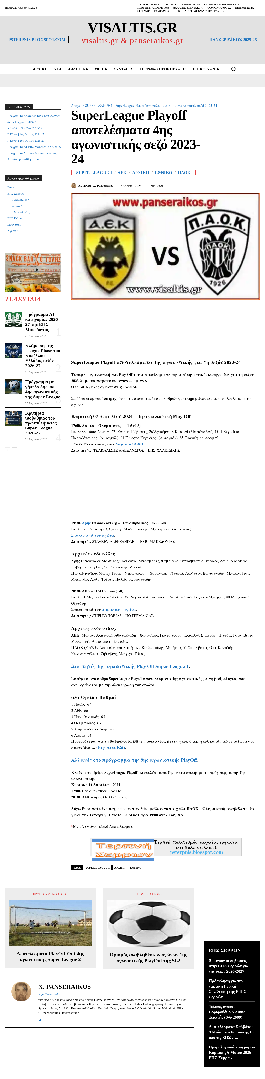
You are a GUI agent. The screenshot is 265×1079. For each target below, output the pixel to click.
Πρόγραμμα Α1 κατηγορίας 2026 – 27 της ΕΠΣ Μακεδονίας (43, 322)
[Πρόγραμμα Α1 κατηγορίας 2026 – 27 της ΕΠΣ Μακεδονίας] (13, 319)
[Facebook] (237, 185)
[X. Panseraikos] (74, 185)
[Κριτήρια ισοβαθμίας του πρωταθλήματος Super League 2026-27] (13, 418)
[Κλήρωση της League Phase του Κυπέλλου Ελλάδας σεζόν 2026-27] (13, 350)
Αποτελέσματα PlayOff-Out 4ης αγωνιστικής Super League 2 (50, 956)
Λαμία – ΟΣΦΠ (129, 444)
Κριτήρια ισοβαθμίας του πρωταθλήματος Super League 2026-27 (41, 423)
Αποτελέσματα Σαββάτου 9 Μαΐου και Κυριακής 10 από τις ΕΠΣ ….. (231, 1032)
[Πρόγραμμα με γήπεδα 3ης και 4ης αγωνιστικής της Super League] (13, 386)
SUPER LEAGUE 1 (99, 105)
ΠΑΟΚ (184, 172)
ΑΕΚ (122, 172)
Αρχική (76, 105)
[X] (246, 185)
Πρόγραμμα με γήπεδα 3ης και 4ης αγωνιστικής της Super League (42, 389)
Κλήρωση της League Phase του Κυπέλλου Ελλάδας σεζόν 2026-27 (42, 355)
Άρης (86, 522)
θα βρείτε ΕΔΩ (111, 747)
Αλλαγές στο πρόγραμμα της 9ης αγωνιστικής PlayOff (134, 759)
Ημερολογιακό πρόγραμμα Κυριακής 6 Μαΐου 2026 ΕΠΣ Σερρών (232, 1052)
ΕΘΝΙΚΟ (163, 172)
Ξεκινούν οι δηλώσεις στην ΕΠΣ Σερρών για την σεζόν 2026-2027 (228, 965)
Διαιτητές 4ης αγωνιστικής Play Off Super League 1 (130, 666)
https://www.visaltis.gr (51, 994)
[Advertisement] (165, 329)
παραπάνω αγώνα (119, 609)
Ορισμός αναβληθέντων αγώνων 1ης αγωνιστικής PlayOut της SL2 (148, 957)
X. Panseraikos (103, 185)
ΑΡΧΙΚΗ (140, 172)
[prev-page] (7, 450)
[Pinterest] (256, 185)
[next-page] (14, 450)
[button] (233, 69)
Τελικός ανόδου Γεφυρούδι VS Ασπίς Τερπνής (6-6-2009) (227, 1011)
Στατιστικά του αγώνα (92, 535)
